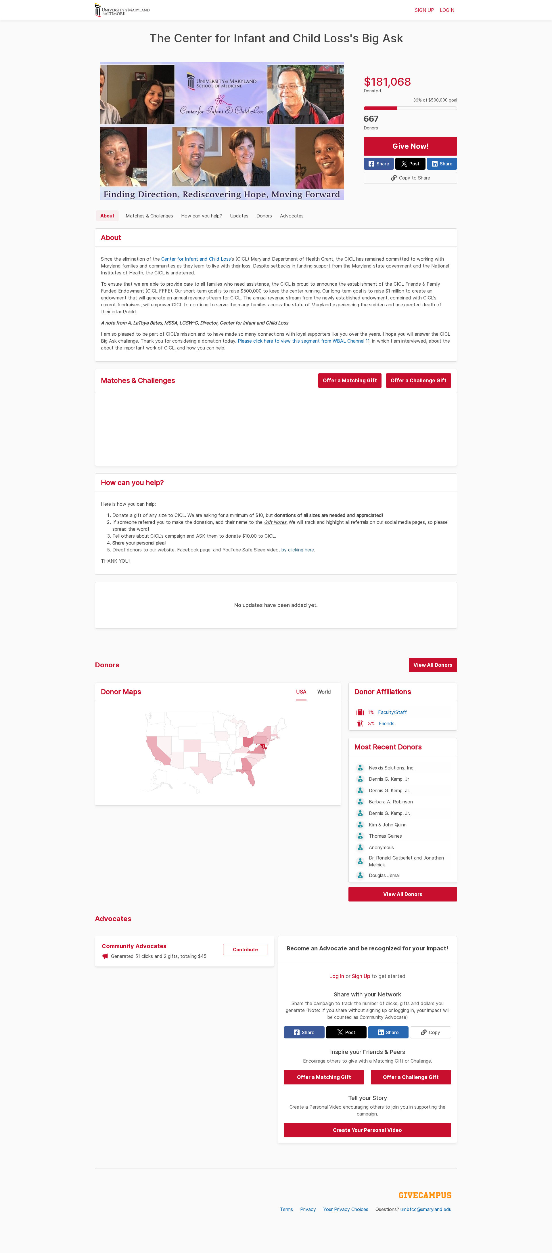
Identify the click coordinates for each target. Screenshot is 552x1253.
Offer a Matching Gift (350, 380)
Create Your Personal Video (367, 1130)
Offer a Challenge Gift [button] (411, 1077)
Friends (386, 723)
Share (383, 164)
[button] (410, 178)
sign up (424, 10)
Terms (286, 1209)
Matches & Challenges (149, 216)
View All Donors (433, 665)
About (107, 216)
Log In (336, 976)
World (324, 692)
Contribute (245, 949)
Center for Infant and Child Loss (196, 259)
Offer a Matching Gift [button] (324, 1077)
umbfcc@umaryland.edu (425, 1209)
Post (414, 164)
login (447, 10)
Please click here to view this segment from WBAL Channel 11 (303, 341)
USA (301, 692)
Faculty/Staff (392, 712)
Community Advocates (134, 946)
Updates (239, 216)
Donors (264, 216)
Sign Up (361, 976)
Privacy (308, 1209)
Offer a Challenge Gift (418, 380)
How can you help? (201, 216)
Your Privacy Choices (345, 1209)
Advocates (292, 216)
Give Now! (410, 146)
